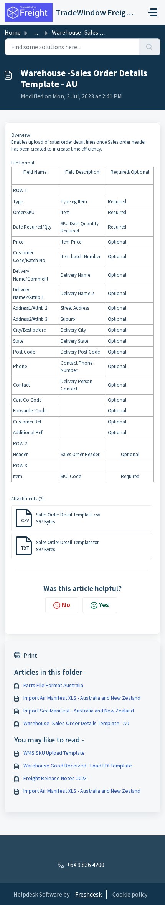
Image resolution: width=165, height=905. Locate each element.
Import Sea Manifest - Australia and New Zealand (78, 710)
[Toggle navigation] (152, 12)
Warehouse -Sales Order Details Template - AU (76, 723)
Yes (104, 604)
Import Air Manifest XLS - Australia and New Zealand (81, 697)
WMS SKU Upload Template (54, 752)
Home (13, 32)
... (36, 32)
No (66, 604)
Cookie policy (129, 894)
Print (30, 655)
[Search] (149, 46)
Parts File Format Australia (53, 685)
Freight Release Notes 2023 (55, 778)
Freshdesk (88, 894)
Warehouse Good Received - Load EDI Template (77, 765)
